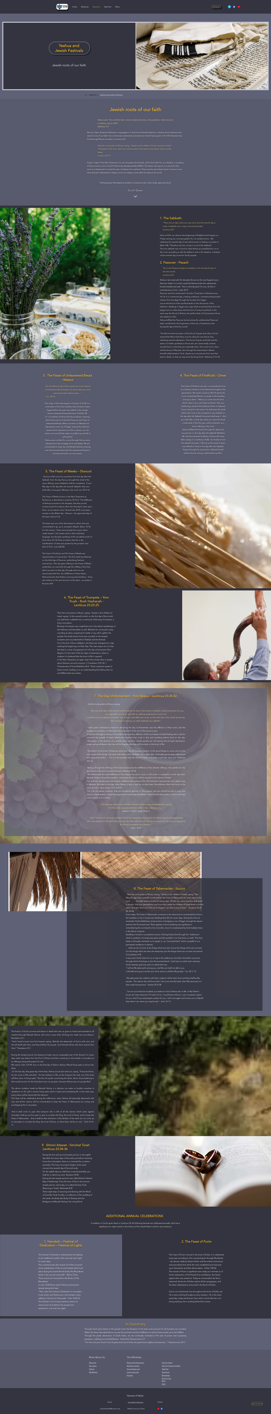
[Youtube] (238, 6)
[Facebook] (234, 6)
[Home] (85, 95)
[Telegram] (229, 6)
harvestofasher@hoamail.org (110, 1409)
